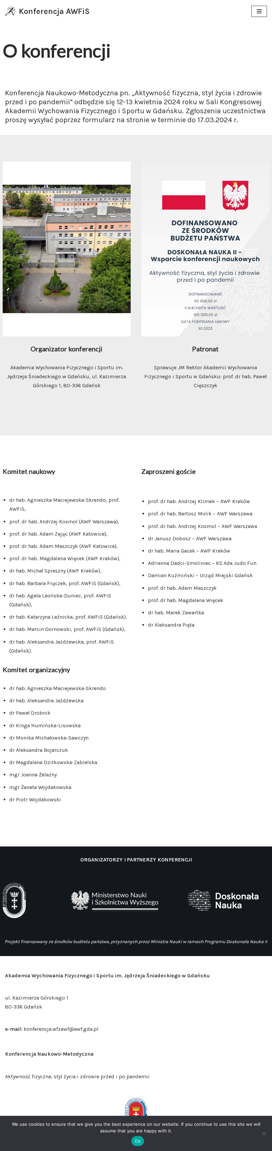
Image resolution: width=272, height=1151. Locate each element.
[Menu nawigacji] (259, 11)
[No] (263, 1133)
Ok (138, 1141)
